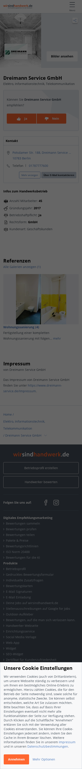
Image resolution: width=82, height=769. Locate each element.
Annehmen (16, 759)
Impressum (67, 742)
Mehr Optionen (44, 759)
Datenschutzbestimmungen (47, 746)
